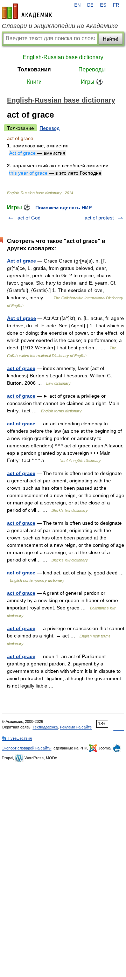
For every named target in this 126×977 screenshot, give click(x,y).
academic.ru (27, 11)
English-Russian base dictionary (63, 57)
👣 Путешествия (17, 738)
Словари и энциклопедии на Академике (60, 25)
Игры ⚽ (92, 82)
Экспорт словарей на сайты (26, 748)
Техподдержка (45, 727)
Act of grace (21, 261)
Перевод (49, 128)
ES (103, 5)
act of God (29, 218)
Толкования (34, 69)
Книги (34, 82)
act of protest (99, 218)
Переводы (92, 69)
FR (116, 5)
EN (77, 5)
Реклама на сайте (76, 727)
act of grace (21, 368)
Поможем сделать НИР (63, 207)
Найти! (110, 39)
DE (90, 5)
